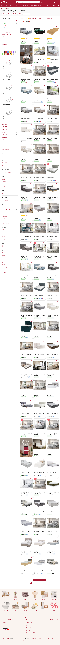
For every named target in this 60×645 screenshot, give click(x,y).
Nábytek (3, 5)
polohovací (4, 230)
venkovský (4, 265)
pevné (3, 229)
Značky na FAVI (29, 622)
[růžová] (11, 52)
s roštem (4, 207)
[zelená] (2, 54)
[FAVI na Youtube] (8, 629)
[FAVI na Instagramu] (5, 629)
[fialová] (13, 52)
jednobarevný (5, 252)
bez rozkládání (5, 200)
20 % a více (4, 45)
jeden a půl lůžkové (6, 149)
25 (57, 46)
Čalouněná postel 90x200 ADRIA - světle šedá (30, 354)
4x (26, 38)
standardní (4, 178)
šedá (9, 13)
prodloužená (4, 137)
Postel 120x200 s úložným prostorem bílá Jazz (43, 472)
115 (31, 26)
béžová (14, 13)
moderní (3, 270)
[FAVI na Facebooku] (3, 629)
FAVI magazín (29, 625)
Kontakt (4, 620)
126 (31, 203)
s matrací (4, 206)
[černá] (4, 52)
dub (2, 163)
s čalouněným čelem (6, 238)
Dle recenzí (31, 18)
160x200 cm (4, 132)
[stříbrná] (13, 54)
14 (31, 183)
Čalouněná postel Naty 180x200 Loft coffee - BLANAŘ (32, 374)
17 (57, 65)
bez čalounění (5, 239)
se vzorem (4, 255)
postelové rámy (5, 211)
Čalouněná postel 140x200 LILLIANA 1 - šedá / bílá (31, 39)
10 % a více (4, 44)
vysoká (3, 245)
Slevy (54, 610)
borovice (4, 165)
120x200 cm (4, 129)
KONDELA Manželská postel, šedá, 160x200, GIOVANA (32, 413)
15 (44, 459)
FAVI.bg (27, 640)
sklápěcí (3, 179)
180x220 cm (4, 140)
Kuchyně (31, 5)
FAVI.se (52, 638)
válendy (3, 184)
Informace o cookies (30, 632)
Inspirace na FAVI (29, 624)
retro (3, 262)
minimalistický (5, 267)
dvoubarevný (4, 253)
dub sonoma (4, 162)
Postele (7, 8)
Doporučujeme (24, 18)
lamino (3, 156)
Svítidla (18, 5)
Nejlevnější (49, 18)
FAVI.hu (42, 638)
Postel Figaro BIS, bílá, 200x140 (53, 472)
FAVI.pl (34, 638)
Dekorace (8, 5)
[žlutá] (10, 52)
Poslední (45, 583)
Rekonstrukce (24, 5)
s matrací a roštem (6, 209)
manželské (4, 146)
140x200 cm (4, 131)
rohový (3, 186)
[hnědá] (4, 54)
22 (44, 46)
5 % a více (4, 42)
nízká (3, 246)
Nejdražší (54, 18)
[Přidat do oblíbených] (31, 66)
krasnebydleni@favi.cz (8, 619)
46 (57, 85)
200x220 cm (4, 139)
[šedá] (15, 52)
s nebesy (4, 181)
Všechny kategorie (53, 5)
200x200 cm (4, 136)
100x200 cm (4, 127)
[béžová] (6, 54)
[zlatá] (11, 54)
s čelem (4, 13)
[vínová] (8, 54)
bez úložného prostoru (7, 172)
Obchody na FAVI (29, 620)
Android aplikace (54, 619)
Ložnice (46, 5)
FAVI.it (49, 638)
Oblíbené (39, 18)
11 (31, 262)
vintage (3, 264)
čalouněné (4, 155)
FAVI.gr (30, 640)
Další (39, 583)
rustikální (4, 272)
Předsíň (44, 610)
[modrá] (8, 52)
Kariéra (4, 622)
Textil (13, 5)
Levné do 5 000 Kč (6, 32)
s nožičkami (4, 216)
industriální (4, 269)
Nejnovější (44, 18)
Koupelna (36, 5)
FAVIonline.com (6, 638)
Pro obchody (28, 627)
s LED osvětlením (5, 223)
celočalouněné (26, 13)
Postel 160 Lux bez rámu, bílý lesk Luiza (42, 570)
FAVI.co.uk (23, 640)
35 (44, 282)
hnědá (19, 13)
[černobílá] (10, 54)
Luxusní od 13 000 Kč (6, 34)
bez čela (3, 193)
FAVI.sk (31, 638)
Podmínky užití (29, 630)
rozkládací (4, 199)
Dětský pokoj (34, 610)
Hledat (41, 2)
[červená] (6, 52)
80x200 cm (4, 124)
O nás (27, 619)
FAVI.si (34, 640)
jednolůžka (4, 148)
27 (44, 26)
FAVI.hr (45, 638)
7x (39, 38)
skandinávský (5, 261)
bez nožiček (4, 218)
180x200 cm (4, 134)
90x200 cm (4, 126)
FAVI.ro (38, 638)
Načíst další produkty (38, 579)
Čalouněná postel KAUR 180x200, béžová (29, 216)
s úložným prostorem (6, 171)
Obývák (41, 5)
